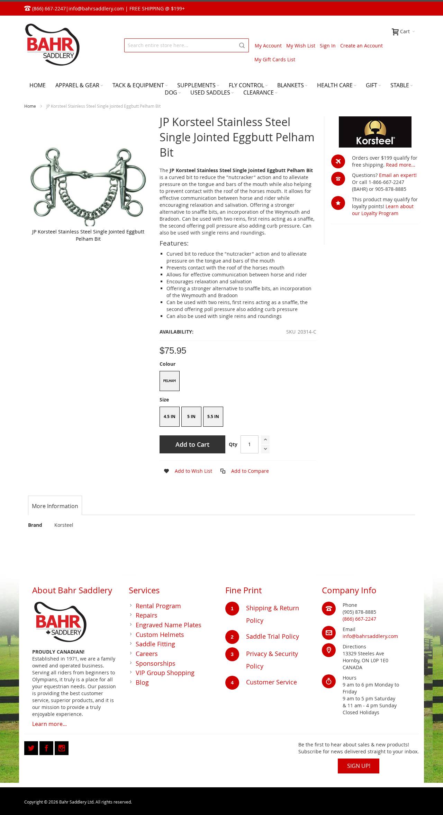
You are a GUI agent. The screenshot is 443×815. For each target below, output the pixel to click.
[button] (186, 471)
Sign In (328, 45)
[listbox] (238, 382)
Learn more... (49, 724)
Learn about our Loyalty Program (383, 209)
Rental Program (158, 606)
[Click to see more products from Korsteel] (375, 132)
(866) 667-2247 (359, 618)
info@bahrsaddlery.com (96, 8)
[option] (170, 381)
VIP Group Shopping (165, 672)
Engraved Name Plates (168, 625)
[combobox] (186, 45)
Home (30, 106)
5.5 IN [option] (213, 416)
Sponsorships (155, 663)
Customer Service (271, 682)
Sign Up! (358, 766)
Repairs (146, 615)
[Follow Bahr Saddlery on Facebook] (47, 747)
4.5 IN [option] (169, 416)
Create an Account (361, 45)
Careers (147, 653)
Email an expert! (398, 175)
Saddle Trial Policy (272, 636)
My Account (268, 45)
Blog (142, 682)
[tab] (55, 506)
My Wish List (300, 45)
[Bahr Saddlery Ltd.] (52, 45)
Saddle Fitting (155, 644)
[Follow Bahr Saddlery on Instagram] (62, 747)
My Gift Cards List (274, 59)
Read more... (400, 164)
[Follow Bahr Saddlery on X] (31, 747)
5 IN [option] (191, 416)
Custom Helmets (160, 634)
